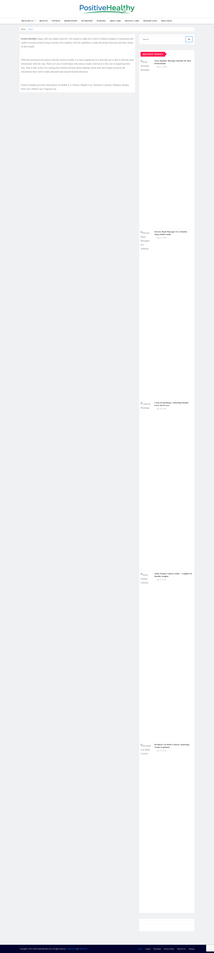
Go (189, 39)
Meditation (70, 21)
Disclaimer (157, 949)
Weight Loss (150, 21)
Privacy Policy (169, 949)
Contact (148, 949)
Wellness (166, 21)
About (30, 29)
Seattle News (71, 949)
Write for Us (181, 949)
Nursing (101, 21)
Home (23, 29)
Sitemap (191, 949)
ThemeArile (83, 949)
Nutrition (87, 21)
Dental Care (132, 21)
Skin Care (115, 21)
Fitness (56, 21)
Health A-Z (28, 21)
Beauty (44, 21)
